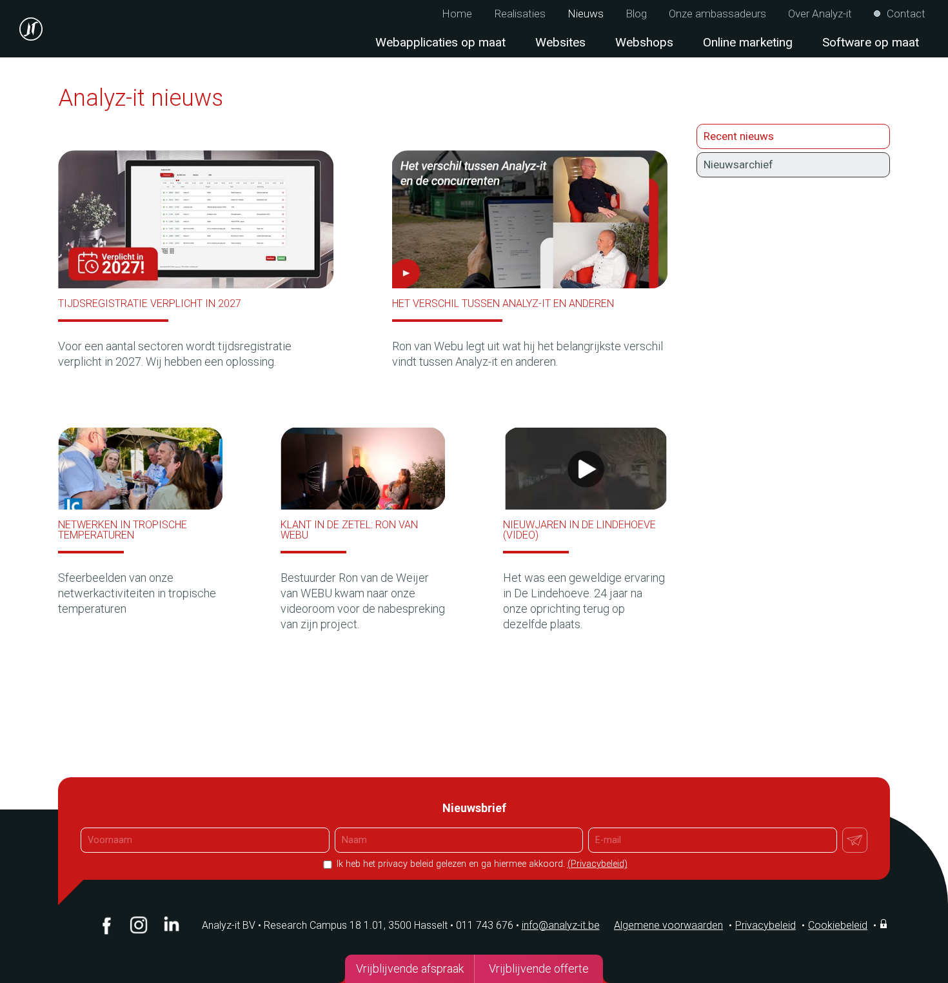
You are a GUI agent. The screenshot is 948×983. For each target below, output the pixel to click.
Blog (636, 13)
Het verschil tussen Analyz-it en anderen (503, 303)
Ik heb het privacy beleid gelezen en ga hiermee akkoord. (480, 864)
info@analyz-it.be (561, 925)
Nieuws (586, 13)
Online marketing (748, 42)
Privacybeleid (765, 925)
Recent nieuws (739, 136)
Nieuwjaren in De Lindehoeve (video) (579, 530)
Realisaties (520, 13)
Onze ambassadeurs (717, 13)
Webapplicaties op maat (440, 42)
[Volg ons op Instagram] (139, 925)
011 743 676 (487, 925)
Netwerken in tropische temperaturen (122, 530)
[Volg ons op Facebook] (106, 925)
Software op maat (870, 42)
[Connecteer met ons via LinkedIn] (171, 925)
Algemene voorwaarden (668, 925)
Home (457, 13)
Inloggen (885, 923)
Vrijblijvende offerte (539, 968)
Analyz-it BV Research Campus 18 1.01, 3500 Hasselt (325, 925)
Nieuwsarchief (738, 164)
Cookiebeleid (837, 925)
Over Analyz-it (820, 13)
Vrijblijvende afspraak (410, 968)
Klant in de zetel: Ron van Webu (349, 530)
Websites (560, 42)
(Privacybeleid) (597, 864)
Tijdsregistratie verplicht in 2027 (149, 303)
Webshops (644, 42)
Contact (906, 13)
